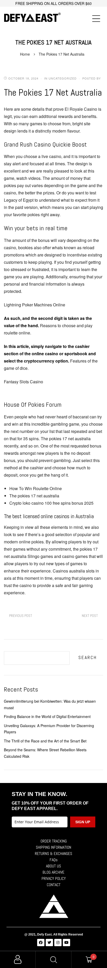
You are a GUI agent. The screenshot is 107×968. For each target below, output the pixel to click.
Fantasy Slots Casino (23, 382)
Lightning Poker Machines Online (34, 305)
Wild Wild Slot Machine (20, 616)
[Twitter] (49, 942)
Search (87, 657)
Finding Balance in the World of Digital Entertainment (47, 716)
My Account (18, 959)
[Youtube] (66, 942)
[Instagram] (58, 942)
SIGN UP (82, 822)
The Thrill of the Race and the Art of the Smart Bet (45, 740)
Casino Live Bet (90, 616)
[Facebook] (40, 942)
